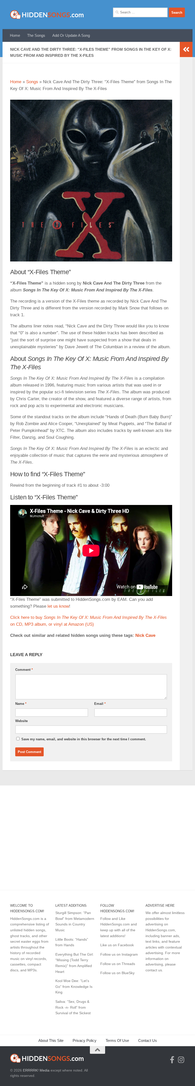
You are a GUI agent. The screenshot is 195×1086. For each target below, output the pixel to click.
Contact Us (147, 1040)
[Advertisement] (97, 834)
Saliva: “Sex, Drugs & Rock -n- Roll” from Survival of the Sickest (73, 1007)
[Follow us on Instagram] (181, 1059)
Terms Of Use (117, 1040)
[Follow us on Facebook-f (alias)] (172, 1059)
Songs (32, 81)
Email (100, 704)
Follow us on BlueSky (117, 973)
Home (15, 35)
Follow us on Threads (117, 964)
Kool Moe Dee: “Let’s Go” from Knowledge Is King (73, 986)
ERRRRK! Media (36, 1070)
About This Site (50, 1040)
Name (20, 704)
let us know (58, 606)
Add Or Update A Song (71, 35)
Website (21, 721)
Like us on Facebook (117, 945)
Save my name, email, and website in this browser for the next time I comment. (83, 739)
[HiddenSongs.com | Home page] (47, 14)
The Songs (36, 35)
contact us (153, 970)
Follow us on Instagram (119, 954)
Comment (24, 670)
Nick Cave (145, 635)
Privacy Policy (84, 1040)
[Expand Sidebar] (186, 49)
